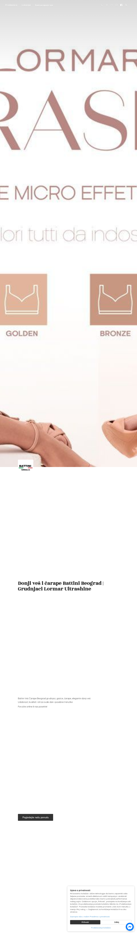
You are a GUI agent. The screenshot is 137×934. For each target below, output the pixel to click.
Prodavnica (11, 5)
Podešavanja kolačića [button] (101, 927)
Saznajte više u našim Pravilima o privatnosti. (90, 916)
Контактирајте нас (44, 5)
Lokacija (26, 5)
